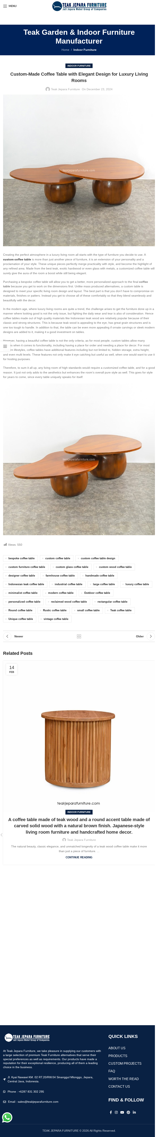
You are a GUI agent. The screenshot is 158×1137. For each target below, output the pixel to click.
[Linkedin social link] (134, 1112)
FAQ (111, 1071)
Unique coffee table (20, 619)
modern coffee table (60, 593)
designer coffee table (21, 575)
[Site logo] (78, 6)
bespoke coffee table (21, 558)
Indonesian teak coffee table (26, 584)
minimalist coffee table (22, 593)
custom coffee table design (98, 558)
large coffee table (104, 584)
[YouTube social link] (122, 1112)
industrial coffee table (68, 584)
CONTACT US (119, 1086)
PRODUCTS (117, 1056)
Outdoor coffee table (97, 593)
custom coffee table (57, 558)
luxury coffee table (137, 584)
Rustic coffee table (54, 610)
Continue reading (79, 857)
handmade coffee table (99, 575)
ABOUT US (116, 1048)
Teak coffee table (120, 610)
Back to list (79, 636)
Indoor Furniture (84, 49)
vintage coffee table (56, 619)
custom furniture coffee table (26, 567)
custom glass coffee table (72, 567)
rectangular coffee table (112, 601)
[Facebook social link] (110, 1112)
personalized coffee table (24, 601)
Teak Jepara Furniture (65, 89)
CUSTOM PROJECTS (125, 1063)
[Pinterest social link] (128, 1112)
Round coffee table (20, 610)
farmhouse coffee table (60, 575)
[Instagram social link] (116, 1112)
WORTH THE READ (123, 1079)
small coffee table (88, 610)
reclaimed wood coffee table (69, 601)
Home (65, 49)
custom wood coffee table (115, 567)
